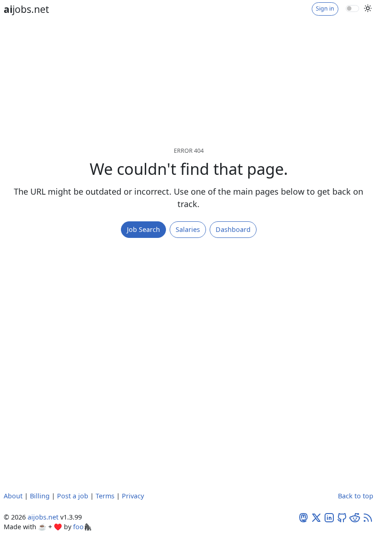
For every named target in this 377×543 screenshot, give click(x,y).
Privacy (133, 495)
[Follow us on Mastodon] (303, 517)
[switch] (352, 8)
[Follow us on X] (316, 517)
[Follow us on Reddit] (354, 517)
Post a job (72, 495)
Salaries (188, 229)
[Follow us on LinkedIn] (329, 517)
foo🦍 (82, 526)
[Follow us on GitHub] (342, 517)
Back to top (355, 495)
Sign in (325, 8)
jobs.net (26, 9)
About (13, 495)
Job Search (143, 229)
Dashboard (233, 229)
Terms (105, 495)
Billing (40, 495)
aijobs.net (43, 517)
